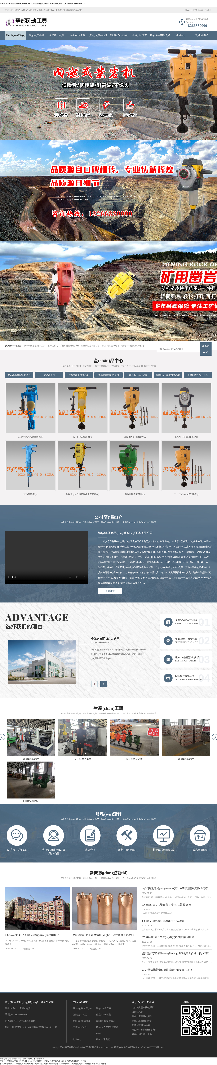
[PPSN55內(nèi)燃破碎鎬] (186, 408)
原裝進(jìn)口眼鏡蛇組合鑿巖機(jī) (82, 494)
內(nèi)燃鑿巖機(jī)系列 (34, 346)
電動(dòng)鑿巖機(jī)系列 (132, 346)
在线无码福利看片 (7, 1064)
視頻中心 (180, 35)
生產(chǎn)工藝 (77, 35)
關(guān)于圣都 (36, 35)
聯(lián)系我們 (201, 35)
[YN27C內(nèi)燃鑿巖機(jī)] (186, 465)
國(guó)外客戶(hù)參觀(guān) (160, 37)
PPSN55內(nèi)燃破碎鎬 (186, 437)
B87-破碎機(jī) (30, 494)
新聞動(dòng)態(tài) (119, 35)
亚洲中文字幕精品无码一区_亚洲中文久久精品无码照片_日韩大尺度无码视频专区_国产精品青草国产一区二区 (43, 4)
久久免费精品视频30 (76, 1064)
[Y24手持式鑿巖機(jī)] (82, 408)
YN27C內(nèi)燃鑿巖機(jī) (186, 494)
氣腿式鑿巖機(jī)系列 (90, 346)
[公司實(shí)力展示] (31, 737)
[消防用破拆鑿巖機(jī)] (134, 465)
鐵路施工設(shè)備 (110, 346)
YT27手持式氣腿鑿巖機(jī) (30, 437)
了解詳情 (110, 590)
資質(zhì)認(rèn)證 (98, 35)
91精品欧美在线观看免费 (58, 1064)
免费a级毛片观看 (41, 1064)
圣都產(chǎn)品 (56, 35)
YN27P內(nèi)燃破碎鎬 (135, 437)
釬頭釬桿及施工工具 (198, 375)
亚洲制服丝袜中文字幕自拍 (95, 1064)
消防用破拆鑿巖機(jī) (134, 494)
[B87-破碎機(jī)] (30, 465)
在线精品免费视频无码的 (24, 1064)
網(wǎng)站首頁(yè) (194, 10)
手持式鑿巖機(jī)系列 (69, 346)
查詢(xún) (206, 349)
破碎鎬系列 (53, 346)
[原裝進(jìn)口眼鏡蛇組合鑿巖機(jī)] (82, 465)
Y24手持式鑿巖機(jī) (82, 437)
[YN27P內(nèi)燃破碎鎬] (134, 408)
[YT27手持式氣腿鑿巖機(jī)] (30, 408)
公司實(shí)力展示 (31, 759)
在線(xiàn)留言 (139, 35)
